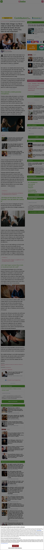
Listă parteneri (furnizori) (4, 543)
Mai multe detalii (39, 530)
